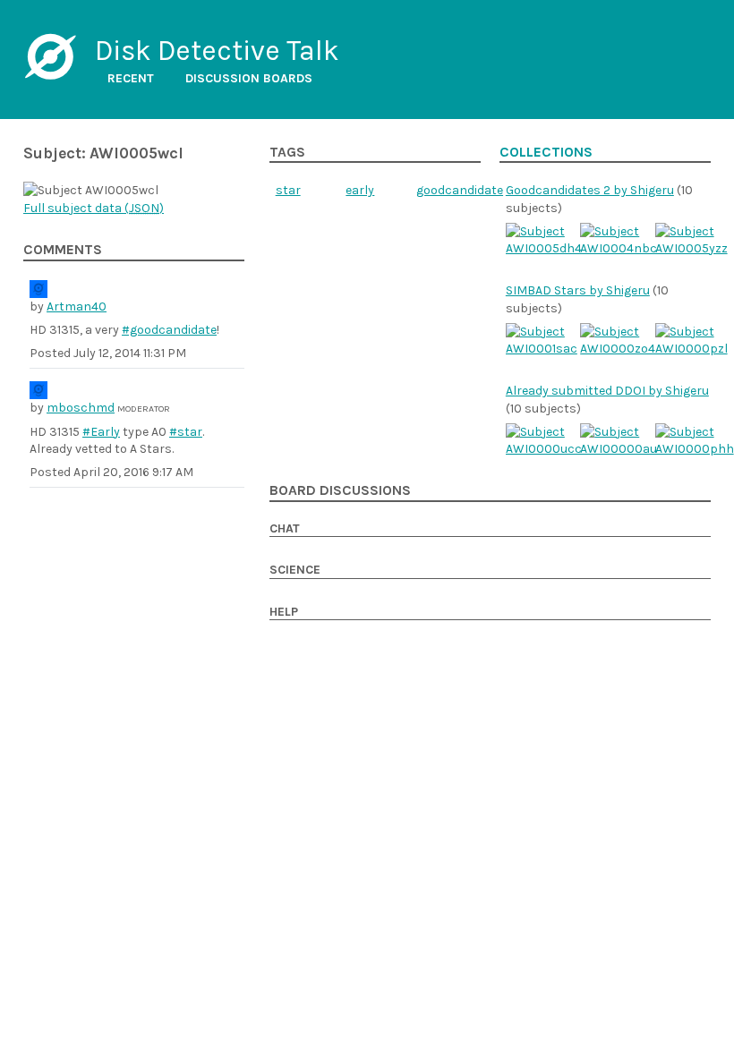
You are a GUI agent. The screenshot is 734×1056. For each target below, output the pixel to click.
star (288, 190)
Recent (130, 78)
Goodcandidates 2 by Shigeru (590, 190)
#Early (101, 431)
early (360, 190)
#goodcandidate (169, 329)
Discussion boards (248, 78)
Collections (546, 152)
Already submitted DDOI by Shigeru (607, 390)
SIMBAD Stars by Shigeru (578, 290)
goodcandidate (459, 190)
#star (185, 431)
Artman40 (77, 306)
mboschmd (81, 407)
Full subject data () (93, 208)
